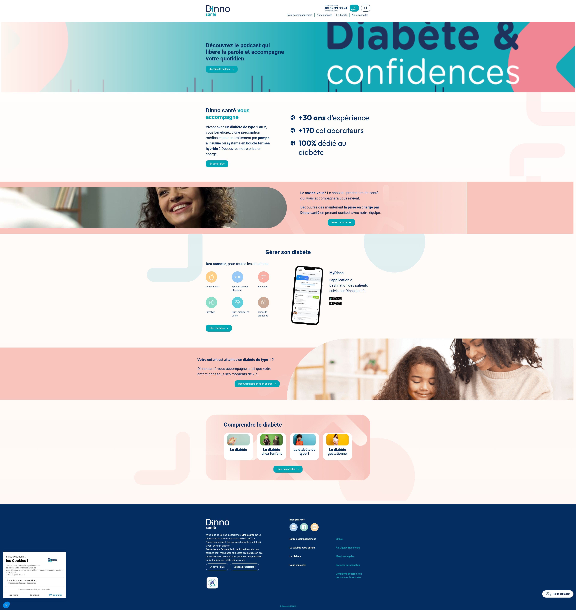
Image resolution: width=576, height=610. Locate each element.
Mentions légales (345, 556)
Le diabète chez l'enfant (271, 452)
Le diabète (238, 450)
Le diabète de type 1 (304, 452)
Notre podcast (324, 15)
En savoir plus (217, 163)
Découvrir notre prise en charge (255, 383)
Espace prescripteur (244, 566)
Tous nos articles (286, 469)
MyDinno (354, 9)
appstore (335, 303)
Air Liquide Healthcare (348, 547)
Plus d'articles (217, 328)
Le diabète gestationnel (338, 452)
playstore (335, 298)
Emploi (339, 539)
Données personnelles (348, 565)
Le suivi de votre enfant (302, 547)
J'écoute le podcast (220, 69)
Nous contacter (340, 222)
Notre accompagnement (303, 539)
